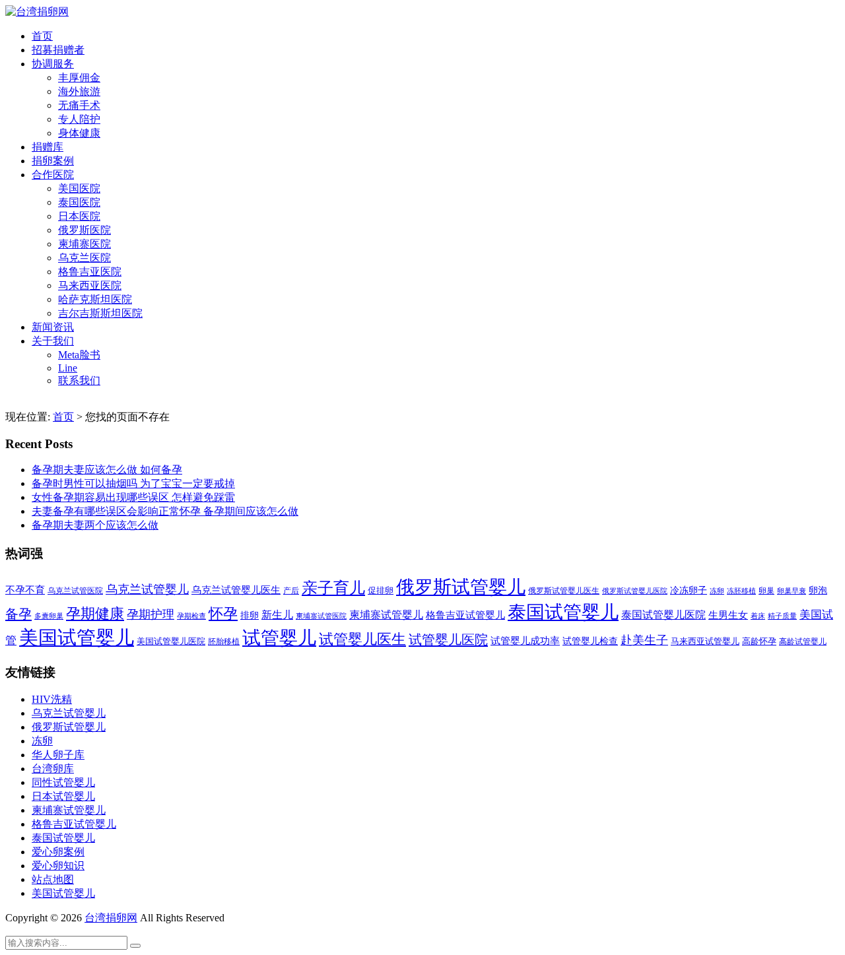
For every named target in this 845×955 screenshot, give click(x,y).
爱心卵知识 (58, 865)
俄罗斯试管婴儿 (460, 587)
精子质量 (782, 616)
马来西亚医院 (89, 285)
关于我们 (53, 340)
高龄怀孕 (759, 641)
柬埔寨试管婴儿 (386, 614)
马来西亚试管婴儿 (705, 641)
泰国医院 (79, 202)
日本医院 (79, 216)
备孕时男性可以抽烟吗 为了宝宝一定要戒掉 (133, 483)
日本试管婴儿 (63, 796)
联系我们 (79, 380)
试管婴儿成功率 (525, 640)
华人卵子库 (58, 754)
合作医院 (53, 174)
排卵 (249, 615)
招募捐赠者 (58, 49)
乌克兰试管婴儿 (147, 589)
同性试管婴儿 (63, 782)
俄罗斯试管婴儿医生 (563, 590)
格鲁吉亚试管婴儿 (465, 614)
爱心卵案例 (58, 851)
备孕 (18, 614)
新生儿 (277, 614)
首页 (42, 36)
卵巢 (766, 591)
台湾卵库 (53, 768)
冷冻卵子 (688, 590)
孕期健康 (95, 614)
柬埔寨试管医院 (321, 616)
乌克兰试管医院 (75, 591)
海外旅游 (79, 91)
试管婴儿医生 (362, 639)
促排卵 (380, 590)
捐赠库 (47, 146)
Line (67, 368)
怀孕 (223, 614)
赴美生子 (644, 640)
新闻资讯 (53, 327)
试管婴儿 (279, 638)
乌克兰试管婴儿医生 (236, 590)
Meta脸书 (79, 354)
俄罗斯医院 (84, 230)
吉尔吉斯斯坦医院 (100, 313)
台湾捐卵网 (110, 917)
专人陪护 (79, 119)
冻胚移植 (741, 591)
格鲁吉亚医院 (89, 271)
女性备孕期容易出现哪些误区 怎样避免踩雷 (133, 497)
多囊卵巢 (48, 616)
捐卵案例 (53, 160)
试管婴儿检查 (590, 641)
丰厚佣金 (79, 77)
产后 (291, 590)
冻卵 (717, 591)
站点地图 (53, 879)
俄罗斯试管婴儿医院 (634, 591)
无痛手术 (79, 105)
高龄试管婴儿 (803, 641)
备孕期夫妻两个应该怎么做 (95, 525)
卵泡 (818, 590)
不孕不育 (25, 590)
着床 (758, 616)
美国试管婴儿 (76, 637)
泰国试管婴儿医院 (663, 614)
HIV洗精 (52, 699)
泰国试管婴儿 (563, 612)
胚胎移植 (224, 641)
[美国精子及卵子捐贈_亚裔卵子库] (37, 11)
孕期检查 (191, 616)
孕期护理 (150, 614)
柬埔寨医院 (84, 243)
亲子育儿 (333, 588)
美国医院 (79, 188)
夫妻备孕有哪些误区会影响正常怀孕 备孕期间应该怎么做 (165, 511)
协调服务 (53, 63)
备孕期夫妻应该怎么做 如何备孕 (107, 469)
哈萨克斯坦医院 (95, 299)
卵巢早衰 (791, 591)
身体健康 (79, 133)
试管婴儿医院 (448, 639)
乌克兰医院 (84, 257)
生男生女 (728, 615)
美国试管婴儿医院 (171, 641)
